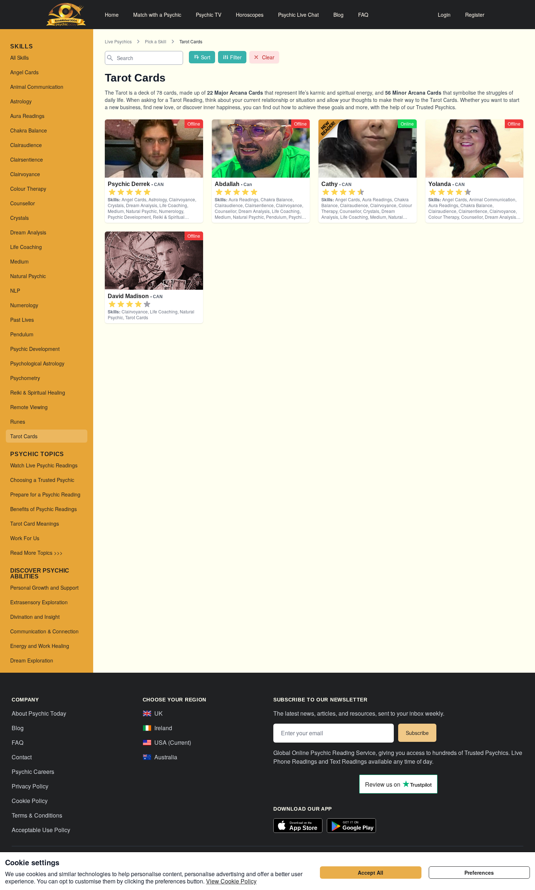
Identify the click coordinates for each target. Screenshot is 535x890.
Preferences (479, 872)
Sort (205, 57)
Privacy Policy (30, 786)
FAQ (363, 14)
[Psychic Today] (66, 14)
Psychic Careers (33, 771)
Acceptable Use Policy (41, 830)
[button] (112, 192)
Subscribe (417, 732)
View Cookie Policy (231, 881)
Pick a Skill (155, 41)
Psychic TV (208, 14)
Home (112, 14)
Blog (338, 14)
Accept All (370, 872)
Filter (236, 57)
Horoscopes (249, 14)
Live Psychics (118, 41)
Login (444, 14)
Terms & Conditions (37, 815)
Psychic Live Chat (298, 14)
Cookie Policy (30, 800)
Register (474, 14)
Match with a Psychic (157, 14)
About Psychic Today (39, 713)
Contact (22, 757)
